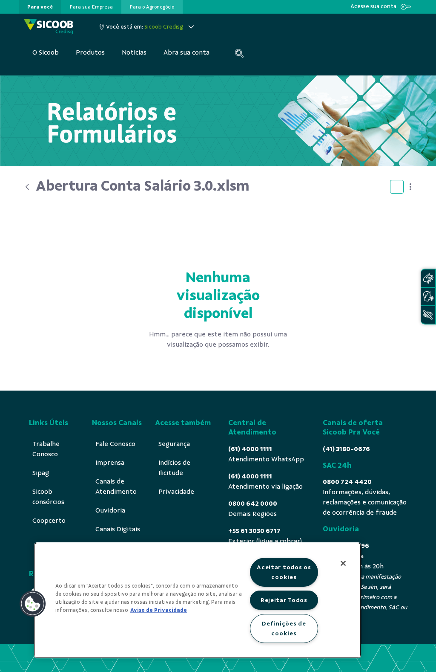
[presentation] (40, 7)
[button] (32, 603)
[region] (197, 600)
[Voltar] (27, 186)
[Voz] (428, 296)
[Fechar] (343, 563)
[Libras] (428, 278)
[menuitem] (40, 7)
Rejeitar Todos (284, 600)
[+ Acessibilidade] (428, 315)
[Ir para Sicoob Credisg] (49, 27)
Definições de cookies (284, 628)
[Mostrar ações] (410, 187)
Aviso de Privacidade (158, 610)
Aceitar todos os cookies (284, 572)
